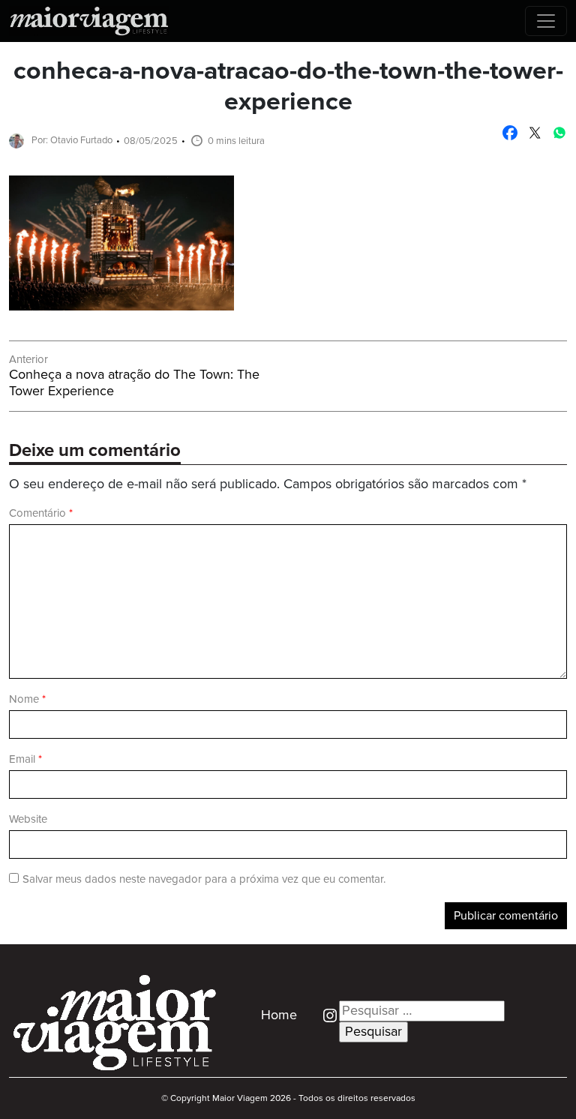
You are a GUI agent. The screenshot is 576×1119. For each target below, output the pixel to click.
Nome (27, 699)
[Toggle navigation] (546, 21)
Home (279, 1015)
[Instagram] (324, 1016)
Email (25, 759)
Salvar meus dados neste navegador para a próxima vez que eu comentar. (204, 879)
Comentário (41, 513)
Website (28, 819)
